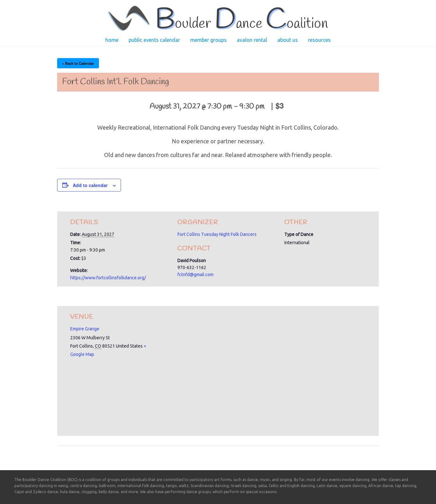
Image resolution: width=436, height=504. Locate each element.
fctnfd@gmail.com (195, 274)
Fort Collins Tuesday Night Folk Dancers (217, 234)
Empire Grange (84, 328)
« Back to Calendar (78, 63)
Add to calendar (90, 185)
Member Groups (208, 40)
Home (111, 40)
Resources (319, 40)
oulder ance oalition (241, 24)
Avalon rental (252, 40)
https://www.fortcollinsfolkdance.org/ (108, 277)
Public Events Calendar (154, 40)
